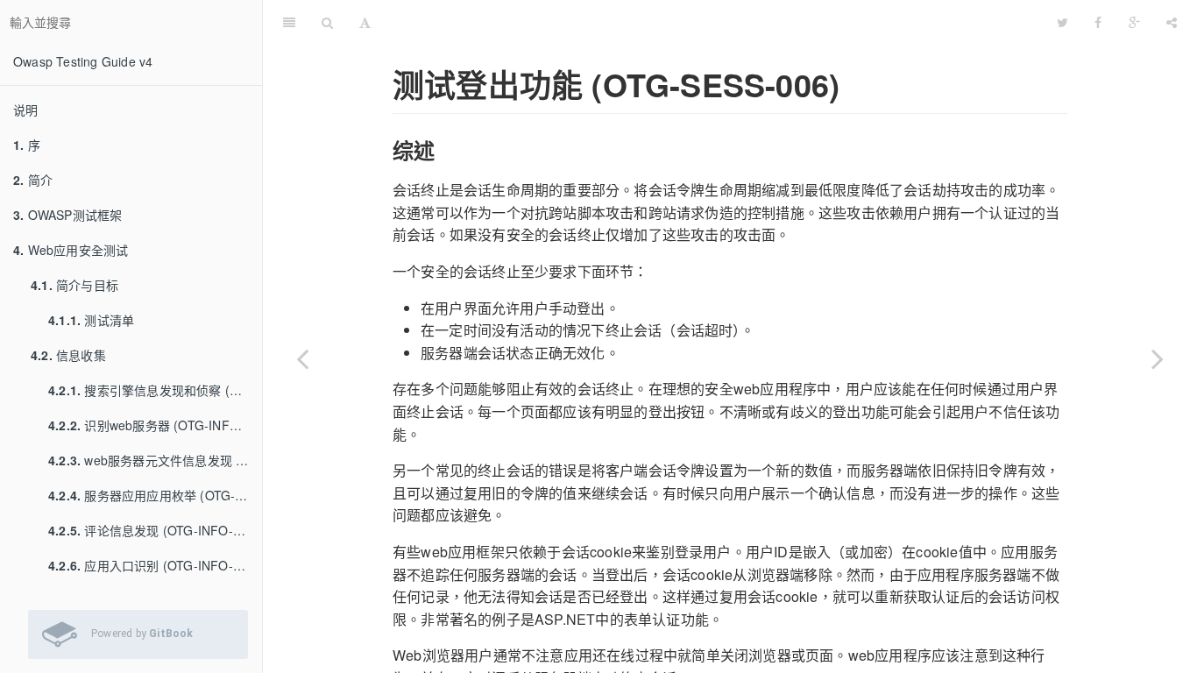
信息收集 (68, 355)
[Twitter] (1062, 22)
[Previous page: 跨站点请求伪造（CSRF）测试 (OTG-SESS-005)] (302, 358)
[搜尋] (327, 22)
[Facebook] (1098, 22)
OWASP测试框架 (67, 214)
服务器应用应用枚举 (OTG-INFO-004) (155, 495)
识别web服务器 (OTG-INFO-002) (155, 425)
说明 (25, 109)
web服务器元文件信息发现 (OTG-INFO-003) (155, 460)
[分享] (1171, 22)
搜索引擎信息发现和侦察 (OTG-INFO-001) (155, 390)
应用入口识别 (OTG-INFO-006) (153, 565)
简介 (33, 179)
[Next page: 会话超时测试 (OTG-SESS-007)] (1157, 358)
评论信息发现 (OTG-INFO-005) (153, 530)
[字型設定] (365, 22)
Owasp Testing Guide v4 (82, 61)
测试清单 (91, 320)
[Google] (1134, 22)
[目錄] (289, 22)
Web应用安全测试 (70, 250)
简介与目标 (74, 285)
